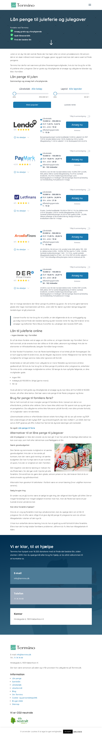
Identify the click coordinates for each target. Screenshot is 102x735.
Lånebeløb (16, 685)
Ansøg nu (77, 124)
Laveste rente (70, 104)
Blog (14, 691)
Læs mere (77, 731)
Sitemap (15, 704)
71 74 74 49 (19, 598)
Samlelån (16, 681)
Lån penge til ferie (26, 428)
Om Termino (17, 694)
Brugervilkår (17, 701)
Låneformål (17, 688)
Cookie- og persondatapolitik (24, 698)
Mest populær (32, 104)
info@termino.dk (21, 578)
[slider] (14, 93)
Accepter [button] (68, 732)
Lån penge (16, 678)
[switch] (88, 116)
